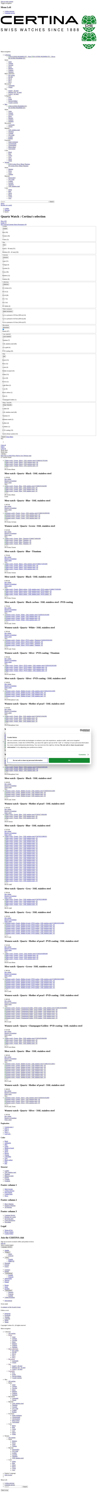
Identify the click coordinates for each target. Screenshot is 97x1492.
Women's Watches (10, 1205)
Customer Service (10, 1215)
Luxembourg (8, 1273)
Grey (9, 157)
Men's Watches (9, 1204)
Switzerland (8, 1290)
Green (10, 155)
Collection (8, 55)
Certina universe (9, 11)
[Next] (7, 468)
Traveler (10, 65)
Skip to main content (7, 1)
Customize (82, 754)
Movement (6, 327)
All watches (11, 1333)
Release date (27, 455)
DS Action (11, 75)
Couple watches (13, 102)
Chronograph (12, 143)
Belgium (7, 1252)
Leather (10, 137)
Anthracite (8, 1143)
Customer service (10, 13)
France (7, 1266)
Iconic (10, 99)
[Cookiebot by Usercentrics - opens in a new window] (81, 730)
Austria (7, 1250)
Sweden (7, 1288)
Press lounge (8, 1192)
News (6, 1196)
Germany (7, 1270)
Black (10, 152)
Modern (10, 68)
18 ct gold (11, 135)
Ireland (7, 1271)
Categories (11, 1371)
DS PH (10, 77)
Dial (4, 356)
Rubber (10, 138)
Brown (7, 1153)
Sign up (3, 1243)
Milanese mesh (9, 1176)
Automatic (11, 85)
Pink (6, 1162)
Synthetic (7, 1181)
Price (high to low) (18, 455)
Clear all (3, 445)
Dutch (10, 1254)
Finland (7, 1265)
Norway (7, 1280)
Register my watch (10, 1217)
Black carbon (9, 1160)
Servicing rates (9, 1219)
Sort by (3, 454)
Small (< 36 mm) (13, 91)
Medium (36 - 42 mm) (15, 92)
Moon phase (12, 147)
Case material (7, 336)
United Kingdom (10, 1297)
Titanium (11, 131)
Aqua (10, 61)
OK (69, 760)
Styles (10, 1335)
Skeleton (11, 72)
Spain (6, 1287)
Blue (9, 154)
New (9, 97)
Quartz (10, 87)
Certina (7, 208)
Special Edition (12, 101)
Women (7, 162)
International (8, 1300)
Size (4, 245)
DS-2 (10, 80)
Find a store (8, 482)
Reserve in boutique (10, 481)
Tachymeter (11, 149)
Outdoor (10, 70)
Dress (10, 67)
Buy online (8, 479)
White (10, 161)
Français (10, 1256)
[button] (2, 447)
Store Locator (9, 1189)
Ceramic (10, 133)
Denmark (7, 1263)
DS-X (10, 79)
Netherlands (8, 1278)
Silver (10, 159)
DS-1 (10, 82)
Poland (7, 1282)
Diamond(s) (11, 178)
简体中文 (11, 1261)
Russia (7, 1285)
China (6, 1257)
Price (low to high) (6, 455)
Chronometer (12, 145)
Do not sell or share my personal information (28, 760)
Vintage (10, 63)
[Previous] (5, 468)
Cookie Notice (9, 1233)
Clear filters (9, 437)
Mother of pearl (9, 1148)
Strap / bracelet (7, 405)
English (10, 1259)
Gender (5, 228)
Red (6, 1163)
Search (3, 437)
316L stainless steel (14, 130)
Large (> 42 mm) (13, 94)
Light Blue (8, 1156)
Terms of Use (9, 1230)
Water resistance (13, 142)
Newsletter (8, 1222)
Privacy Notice (9, 1232)
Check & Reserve (10, 1220)
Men (6, 104)
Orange (7, 1155)
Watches (7, 210)
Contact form (8, 1194)
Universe (5, 257)
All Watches (8, 1207)
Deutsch (10, 1292)
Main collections (13, 1349)
